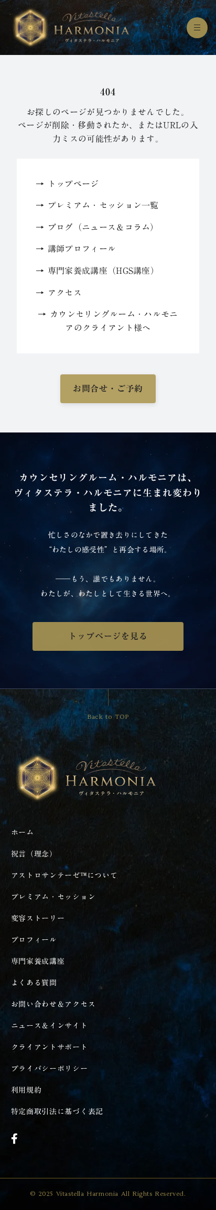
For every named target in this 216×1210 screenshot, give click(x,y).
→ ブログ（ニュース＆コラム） (97, 228)
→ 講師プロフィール (76, 249)
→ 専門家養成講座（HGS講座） (97, 271)
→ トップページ (67, 184)
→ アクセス (59, 293)
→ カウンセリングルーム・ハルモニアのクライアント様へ (108, 321)
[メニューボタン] (197, 27)
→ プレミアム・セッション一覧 (97, 206)
